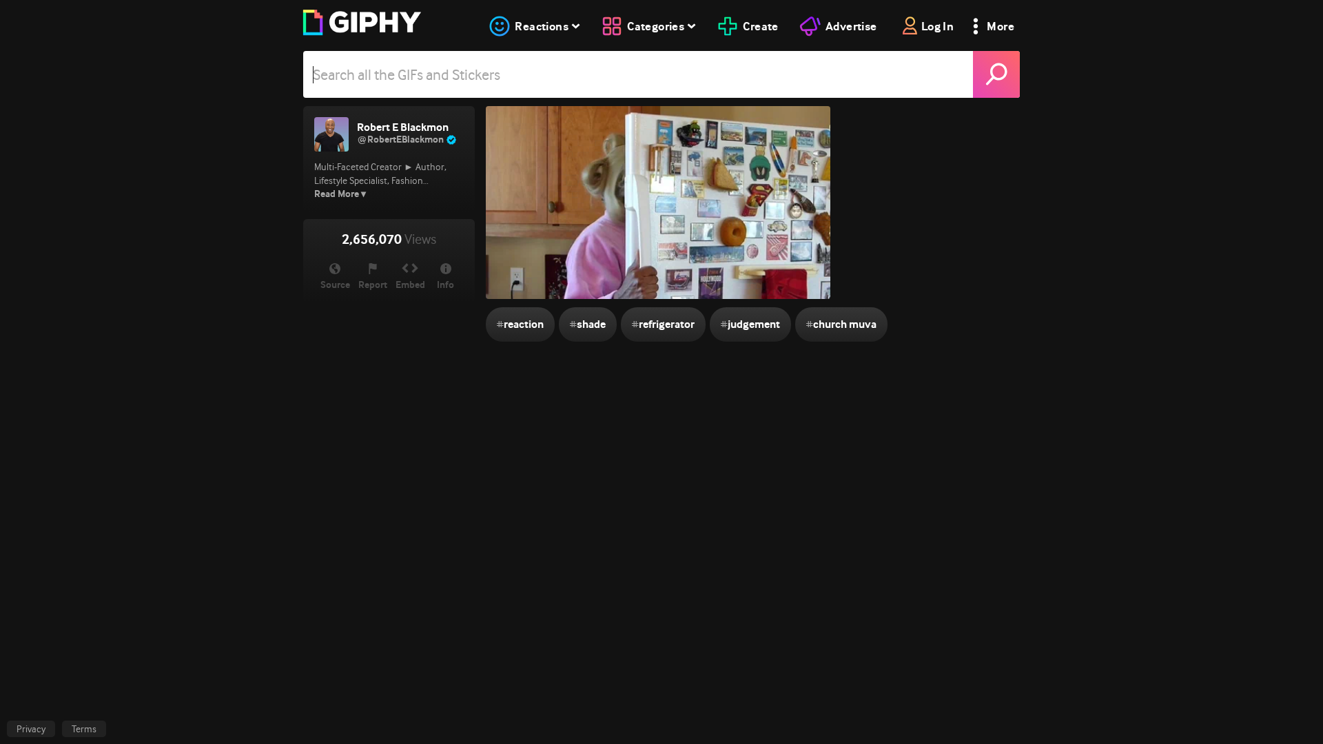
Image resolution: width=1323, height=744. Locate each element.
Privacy (31, 728)
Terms (84, 728)
